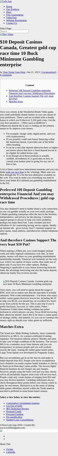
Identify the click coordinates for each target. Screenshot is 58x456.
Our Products (12, 9)
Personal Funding (14, 414)
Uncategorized (48, 72)
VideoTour (11, 17)
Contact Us (11, 23)
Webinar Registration (16, 20)
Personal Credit (13, 411)
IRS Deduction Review (17, 408)
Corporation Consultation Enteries (22, 403)
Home (9, 6)
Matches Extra (16, 101)
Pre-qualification (14, 417)
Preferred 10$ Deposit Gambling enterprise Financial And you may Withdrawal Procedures (32, 92)
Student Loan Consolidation (20, 419)
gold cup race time (15, 172)
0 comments (6, 75)
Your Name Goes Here (14, 72)
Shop (8, 12)
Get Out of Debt (14, 406)
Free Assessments (14, 15)
